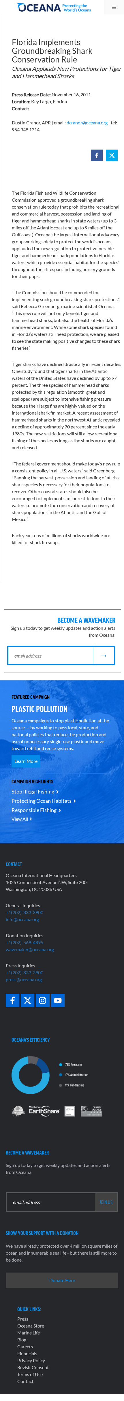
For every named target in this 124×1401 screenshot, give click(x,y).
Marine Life (28, 1332)
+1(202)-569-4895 (24, 942)
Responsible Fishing (34, 810)
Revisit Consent (33, 1367)
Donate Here (62, 1280)
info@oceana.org (22, 919)
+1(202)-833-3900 (24, 912)
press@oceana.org (24, 979)
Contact (25, 1381)
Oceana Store (30, 1325)
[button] (97, 155)
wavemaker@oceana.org (30, 949)
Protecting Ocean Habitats (42, 801)
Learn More (25, 761)
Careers (25, 1346)
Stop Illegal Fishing (33, 791)
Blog (21, 1339)
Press (22, 1318)
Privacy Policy (31, 1360)
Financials (27, 1353)
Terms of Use (30, 1374)
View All (20, 819)
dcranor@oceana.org (87, 122)
